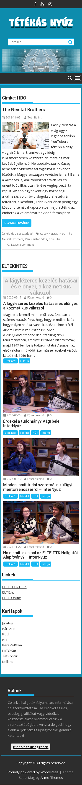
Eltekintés (10, 361)
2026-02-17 (13, 297)
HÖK (35, 432)
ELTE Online (11, 597)
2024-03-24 (13, 415)
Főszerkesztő (35, 297)
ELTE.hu (8, 592)
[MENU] (77, 78)
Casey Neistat (49, 234)
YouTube (55, 239)
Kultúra (24, 361)
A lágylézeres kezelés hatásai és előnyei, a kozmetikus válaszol (41, 287)
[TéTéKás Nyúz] (41, 70)
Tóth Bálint (34, 117)
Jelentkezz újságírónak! (31, 747)
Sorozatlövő (25, 234)
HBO (62, 234)
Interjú (46, 432)
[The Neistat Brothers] (25, 125)
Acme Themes (52, 777)
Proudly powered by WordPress (33, 772)
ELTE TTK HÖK (14, 586)
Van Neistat (32, 239)
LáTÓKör (9, 650)
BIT (5, 639)
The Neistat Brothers (23, 109)
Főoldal (10, 234)
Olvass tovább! (16, 223)
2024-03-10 (13, 479)
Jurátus (7, 623)
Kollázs (7, 661)
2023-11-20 (13, 547)
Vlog (44, 239)
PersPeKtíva (12, 645)
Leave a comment (22, 245)
